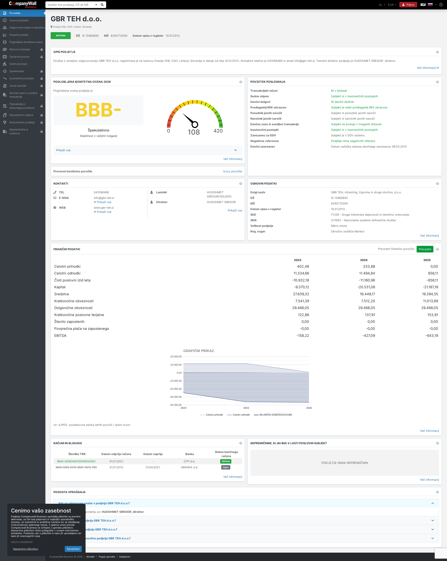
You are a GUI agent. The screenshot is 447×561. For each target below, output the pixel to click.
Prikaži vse (103, 202)
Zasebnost (124, 556)
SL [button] (381, 4)
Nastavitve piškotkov (25, 549)
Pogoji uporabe (107, 556)
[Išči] (102, 4)
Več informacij (427, 67)
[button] (428, 5)
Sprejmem (73, 549)
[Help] (441, 5)
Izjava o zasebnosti (21, 541)
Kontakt (91, 556)
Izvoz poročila (232, 171)
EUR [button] (391, 4)
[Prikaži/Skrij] (96, 4)
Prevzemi (425, 249)
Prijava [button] (410, 4)
